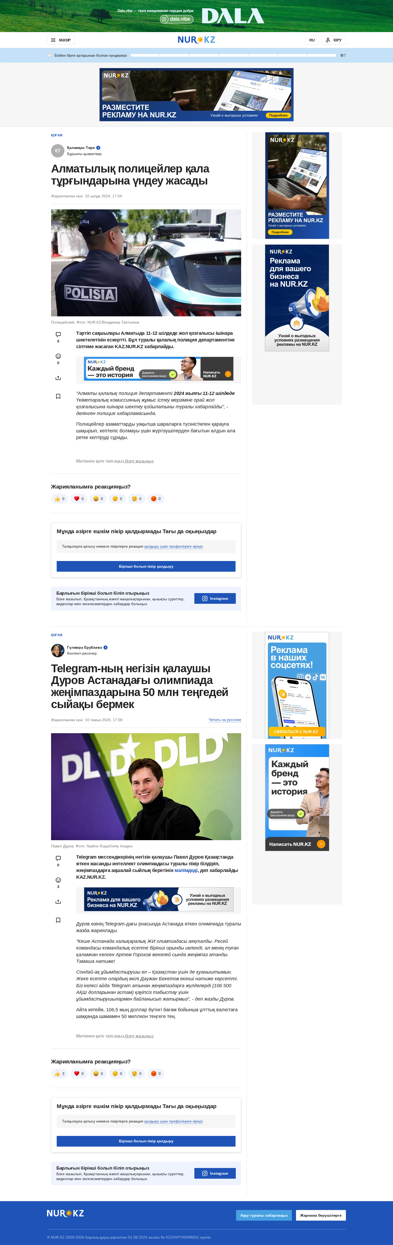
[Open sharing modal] (58, 377)
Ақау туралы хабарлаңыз (264, 1215)
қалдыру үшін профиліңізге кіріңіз (173, 546)
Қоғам (56, 135)
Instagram (219, 598)
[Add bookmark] (58, 396)
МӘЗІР (65, 40)
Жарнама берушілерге (321, 1215)
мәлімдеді (186, 870)
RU (312, 40)
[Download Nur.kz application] (196, 16)
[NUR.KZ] (196, 40)
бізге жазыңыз (139, 461)
